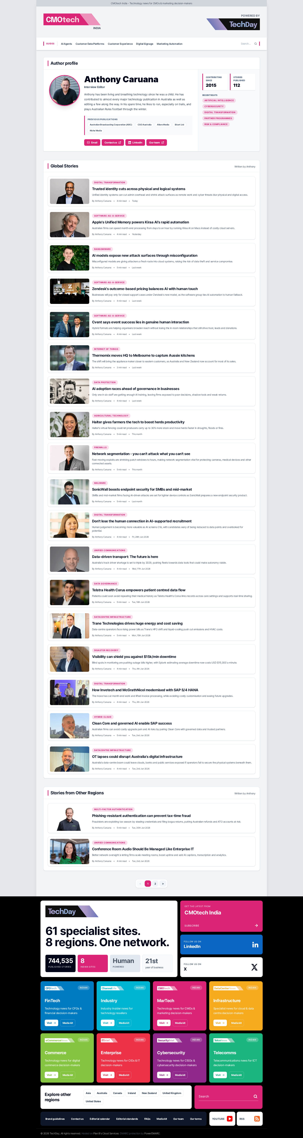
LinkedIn (137, 142)
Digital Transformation (219, 112)
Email (94, 142)
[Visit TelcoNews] (228, 1040)
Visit (49, 1022)
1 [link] (148, 883)
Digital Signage (144, 43)
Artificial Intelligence (219, 100)
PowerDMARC (152, 1133)
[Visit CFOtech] (60, 988)
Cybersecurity (214, 106)
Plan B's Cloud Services (106, 1133)
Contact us (111, 142)
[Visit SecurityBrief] (172, 1040)
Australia (102, 1093)
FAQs (147, 1118)
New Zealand (149, 1093)
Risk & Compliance (216, 124)
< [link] (140, 883)
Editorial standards (127, 1118)
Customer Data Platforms (90, 43)
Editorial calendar (100, 1118)
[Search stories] (255, 1096)
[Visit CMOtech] (172, 988)
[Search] (256, 44)
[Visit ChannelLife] (116, 988)
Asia (88, 1093)
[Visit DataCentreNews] (228, 988)
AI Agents (66, 43)
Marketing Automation (170, 43)
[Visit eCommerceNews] (60, 1040)
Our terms (196, 1118)
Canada (117, 1093)
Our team (154, 142)
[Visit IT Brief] (116, 1040)
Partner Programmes (218, 118)
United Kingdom (172, 1093)
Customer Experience (120, 43)
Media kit (68, 1022)
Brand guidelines (55, 1118)
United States (93, 1101)
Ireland (132, 1093)
